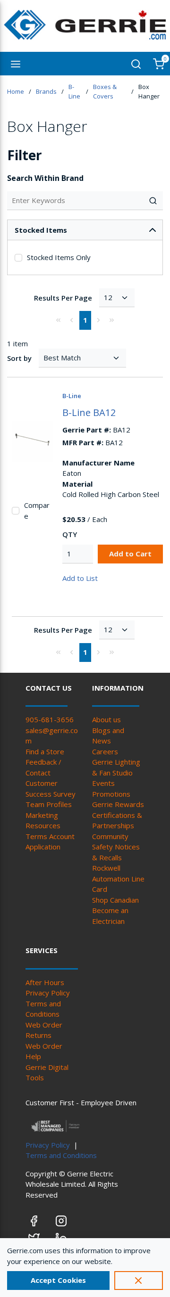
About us (106, 719)
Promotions (111, 794)
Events (103, 783)
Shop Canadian (115, 900)
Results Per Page (63, 297)
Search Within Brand (45, 178)
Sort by (19, 358)
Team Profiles (49, 804)
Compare (37, 510)
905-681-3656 (50, 719)
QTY (69, 534)
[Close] (138, 1280)
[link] (58, 320)
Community (110, 836)
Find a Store (45, 751)
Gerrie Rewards (118, 804)
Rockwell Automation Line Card (118, 878)
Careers (105, 751)
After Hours (45, 982)
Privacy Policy (48, 992)
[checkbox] (18, 257)
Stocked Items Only (59, 257)
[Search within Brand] (153, 200)
